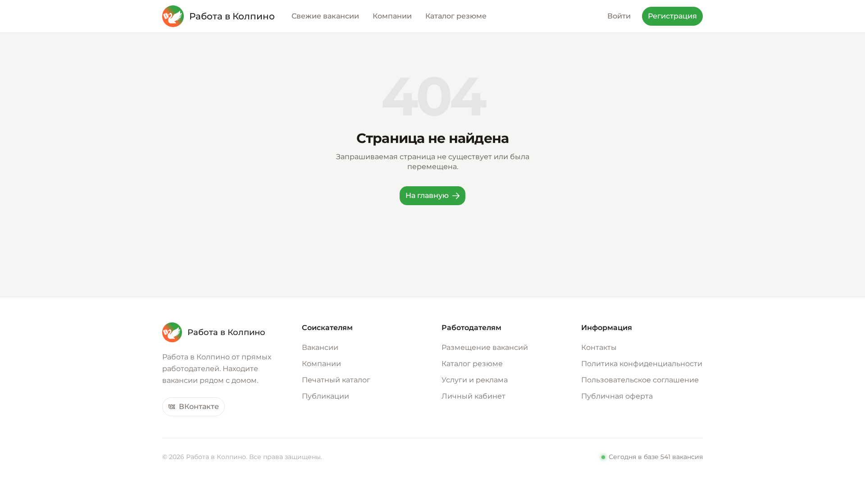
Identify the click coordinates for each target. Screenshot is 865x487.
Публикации (325, 396)
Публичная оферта (617, 396)
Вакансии (320, 347)
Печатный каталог (336, 380)
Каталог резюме (472, 363)
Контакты (599, 347)
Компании (321, 363)
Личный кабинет (473, 396)
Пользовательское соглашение (640, 380)
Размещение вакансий (485, 347)
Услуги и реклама (475, 380)
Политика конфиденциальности (641, 363)
